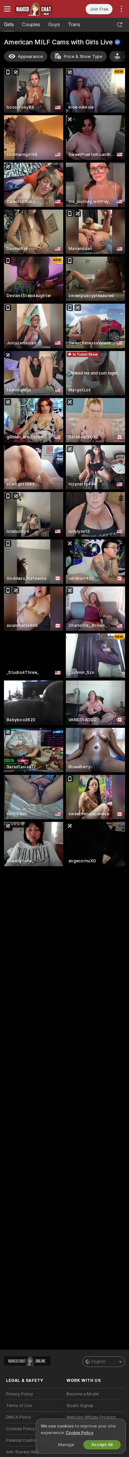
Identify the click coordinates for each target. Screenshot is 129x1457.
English (99, 1361)
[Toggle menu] (7, 9)
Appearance (30, 56)
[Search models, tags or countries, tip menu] (119, 25)
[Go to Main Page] (39, 9)
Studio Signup (80, 1405)
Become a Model (82, 1394)
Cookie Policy (79, 1432)
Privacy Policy (19, 1394)
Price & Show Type (83, 56)
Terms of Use (19, 1405)
